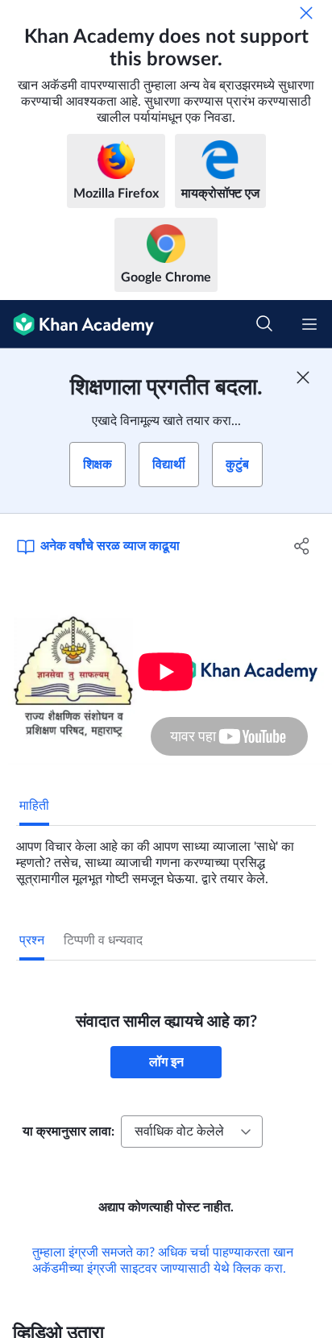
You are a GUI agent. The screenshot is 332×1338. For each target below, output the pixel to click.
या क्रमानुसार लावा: (68, 1131)
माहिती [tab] (34, 805)
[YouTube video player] (166, 671)
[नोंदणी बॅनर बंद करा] (303, 377)
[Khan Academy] (77, 324)
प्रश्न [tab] (31, 940)
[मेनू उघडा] (309, 324)
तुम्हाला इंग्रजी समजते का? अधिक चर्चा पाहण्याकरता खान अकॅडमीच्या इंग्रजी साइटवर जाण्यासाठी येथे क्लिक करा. (162, 1260)
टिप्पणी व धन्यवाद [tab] (103, 940)
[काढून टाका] (306, 13)
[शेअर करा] (302, 546)
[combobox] (192, 1131)
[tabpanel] (166, 856)
